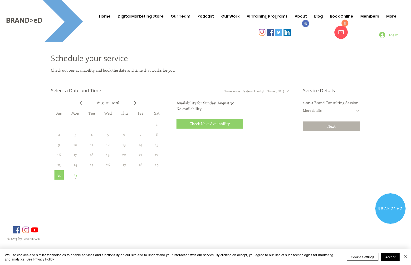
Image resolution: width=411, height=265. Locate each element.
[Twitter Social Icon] (278, 32)
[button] (267, 16)
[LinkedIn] (287, 32)
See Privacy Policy (40, 259)
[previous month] (81, 103)
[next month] (135, 103)
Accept (390, 257)
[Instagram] (262, 32)
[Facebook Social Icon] (270, 32)
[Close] (405, 257)
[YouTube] (34, 229)
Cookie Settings (362, 257)
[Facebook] (16, 229)
